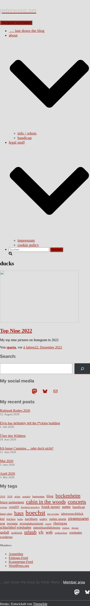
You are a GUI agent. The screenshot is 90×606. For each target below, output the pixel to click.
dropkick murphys (30, 507)
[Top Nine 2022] (39, 321)
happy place (6, 513)
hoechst (35, 512)
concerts (77, 502)
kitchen (11, 519)
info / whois (26, 133)
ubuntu (75, 527)
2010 (2, 496)
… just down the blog (26, 30)
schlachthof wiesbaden (15, 527)
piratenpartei (78, 518)
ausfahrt (26, 496)
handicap (24, 138)
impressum (26, 240)
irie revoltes (53, 514)
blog (50, 496)
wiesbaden (75, 532)
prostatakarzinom (31, 523)
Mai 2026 (6, 461)
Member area (74, 582)
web (49, 532)
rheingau (60, 523)
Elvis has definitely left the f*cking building (30, 423)
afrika (17, 496)
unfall (4, 532)
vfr (41, 532)
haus (19, 513)
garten (66, 507)
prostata (12, 523)
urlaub (30, 532)
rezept (48, 524)
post (2, 523)
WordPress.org (19, 566)
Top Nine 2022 (16, 331)
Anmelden (16, 554)
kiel (2, 519)
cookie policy (28, 245)
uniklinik (16, 532)
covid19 (14, 507)
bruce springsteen (12, 502)
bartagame (38, 496)
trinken (65, 527)
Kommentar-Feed (21, 562)
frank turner (51, 507)
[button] (49, 128)
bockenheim (67, 495)
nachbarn (31, 519)
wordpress (6, 537)
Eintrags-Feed (18, 558)
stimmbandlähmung (46, 527)
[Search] (82, 368)
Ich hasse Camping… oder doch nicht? (27, 448)
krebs (20, 519)
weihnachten (61, 533)
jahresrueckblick (72, 513)
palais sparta (57, 519)
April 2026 (7, 473)
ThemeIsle (40, 604)
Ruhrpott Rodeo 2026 (15, 410)
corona (3, 507)
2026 (9, 496)
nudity (43, 519)
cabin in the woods (46, 502)
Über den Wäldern (13, 436)
